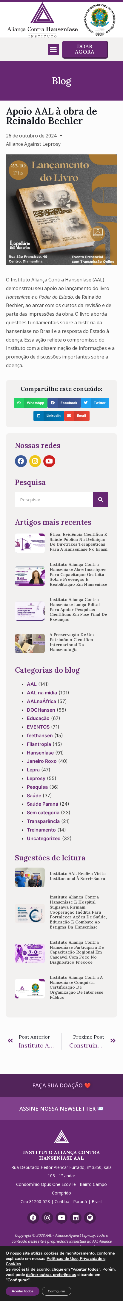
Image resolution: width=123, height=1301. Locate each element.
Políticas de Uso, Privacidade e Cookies (55, 1261)
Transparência (43, 821)
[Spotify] (90, 1218)
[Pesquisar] (100, 499)
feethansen (40, 735)
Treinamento (41, 830)
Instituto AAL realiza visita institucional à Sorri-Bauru (78, 876)
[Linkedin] (76, 1218)
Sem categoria (43, 812)
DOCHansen (41, 710)
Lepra (33, 770)
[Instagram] (35, 461)
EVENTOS (38, 727)
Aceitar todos (22, 1291)
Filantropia (39, 744)
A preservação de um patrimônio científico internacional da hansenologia (72, 642)
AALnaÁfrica (41, 701)
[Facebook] (21, 461)
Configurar (56, 1291)
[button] (53, 49)
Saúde (34, 796)
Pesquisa (37, 787)
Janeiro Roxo (42, 761)
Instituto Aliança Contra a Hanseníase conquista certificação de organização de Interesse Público (76, 987)
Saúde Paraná (42, 804)
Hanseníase (40, 753)
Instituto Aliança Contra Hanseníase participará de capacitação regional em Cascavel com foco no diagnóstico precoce (77, 952)
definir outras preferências (51, 1274)
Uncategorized (44, 838)
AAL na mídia (42, 693)
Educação (38, 718)
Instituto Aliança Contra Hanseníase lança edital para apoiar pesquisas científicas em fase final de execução (78, 609)
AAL (32, 684)
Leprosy (36, 778)
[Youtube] (49, 461)
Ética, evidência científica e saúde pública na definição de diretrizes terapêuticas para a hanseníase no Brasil (78, 542)
